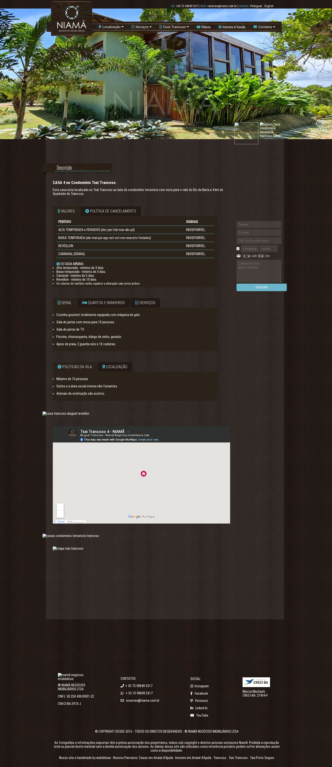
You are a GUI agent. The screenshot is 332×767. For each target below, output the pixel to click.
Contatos (265, 27)
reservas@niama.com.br (222, 6)
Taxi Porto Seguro (262, 758)
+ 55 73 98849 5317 (138, 686)
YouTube (202, 715)
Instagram (202, 686)
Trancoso (219, 758)
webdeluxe (103, 758)
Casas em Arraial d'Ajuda (156, 758)
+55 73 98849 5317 (187, 6)
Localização (111, 27)
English (268, 6)
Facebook (201, 693)
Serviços (141, 27)
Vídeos (206, 27)
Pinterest (201, 701)
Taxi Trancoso (238, 758)
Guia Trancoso (174, 27)
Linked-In (201, 708)
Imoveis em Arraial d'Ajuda (193, 758)
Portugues (256, 6)
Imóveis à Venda (233, 27)
